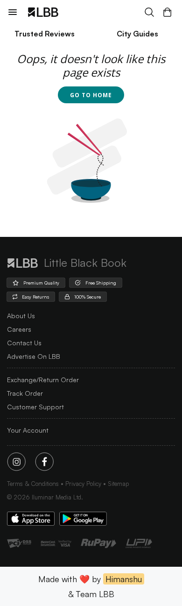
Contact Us (24, 343)
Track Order (25, 393)
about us (21, 316)
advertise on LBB (33, 356)
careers (19, 329)
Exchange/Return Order (43, 380)
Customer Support (35, 407)
